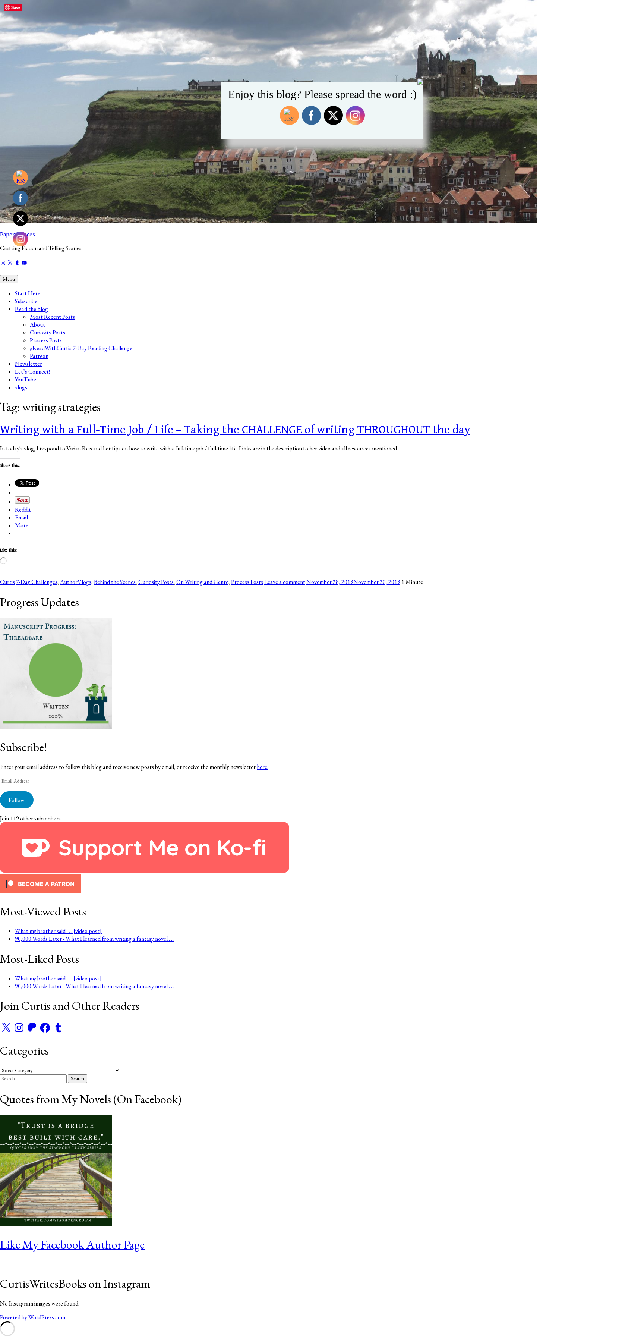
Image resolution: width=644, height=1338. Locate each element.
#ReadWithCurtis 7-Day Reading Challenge (81, 348)
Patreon (39, 356)
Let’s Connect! (32, 372)
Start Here (27, 293)
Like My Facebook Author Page (72, 1244)
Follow (17, 800)
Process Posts (46, 340)
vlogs (21, 387)
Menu (9, 279)
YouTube (25, 379)
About (37, 325)
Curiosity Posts (47, 332)
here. (262, 767)
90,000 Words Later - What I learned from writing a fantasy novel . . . (94, 939)
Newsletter (28, 364)
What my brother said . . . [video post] (58, 931)
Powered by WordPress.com (32, 1317)
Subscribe (26, 301)
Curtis (7, 582)
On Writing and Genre (202, 582)
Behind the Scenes (115, 582)
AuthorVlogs (75, 582)
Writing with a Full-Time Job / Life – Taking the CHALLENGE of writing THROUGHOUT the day (235, 430)
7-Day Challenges (36, 582)
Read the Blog (31, 309)
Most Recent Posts (52, 317)
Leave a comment (284, 582)
